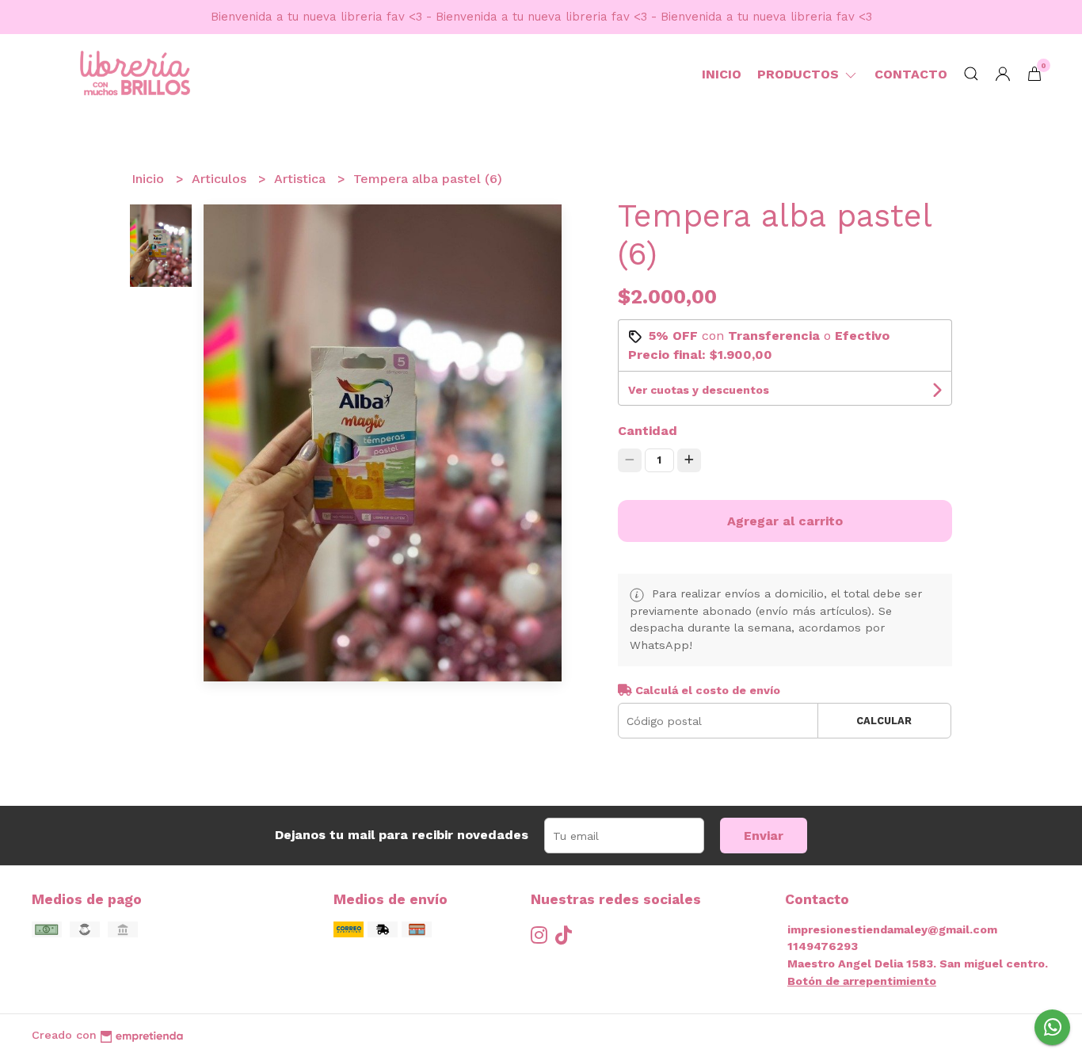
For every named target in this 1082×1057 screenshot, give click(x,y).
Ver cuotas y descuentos (698, 389)
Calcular (884, 721)
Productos (800, 74)
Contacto (910, 74)
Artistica (302, 178)
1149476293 (822, 946)
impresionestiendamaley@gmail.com (892, 929)
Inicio (721, 74)
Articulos (221, 178)
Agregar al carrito (785, 520)
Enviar (763, 835)
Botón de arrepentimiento (861, 981)
